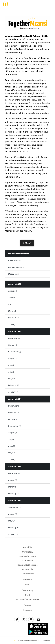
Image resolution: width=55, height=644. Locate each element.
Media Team (13, 274)
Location (27, 610)
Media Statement (16, 267)
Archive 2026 (14, 284)
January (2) (13, 324)
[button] (16, 619)
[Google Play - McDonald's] (38, 632)
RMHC (27, 595)
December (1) (14, 406)
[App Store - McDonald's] (38, 625)
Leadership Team (27, 556)
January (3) (13, 392)
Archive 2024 (14, 399)
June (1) (11, 372)
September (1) (14, 351)
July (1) (11, 365)
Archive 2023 (14, 466)
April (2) (11, 304)
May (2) (11, 452)
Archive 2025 (14, 331)
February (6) (13, 527)
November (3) (14, 338)
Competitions (27, 573)
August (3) (12, 432)
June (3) (11, 446)
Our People (27, 569)
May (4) (11, 378)
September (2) (14, 426)
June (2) (11, 297)
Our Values (27, 560)
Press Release (14, 260)
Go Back (27, 243)
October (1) (13, 345)
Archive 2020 (14, 500)
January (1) (13, 534)
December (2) (14, 473)
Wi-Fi (27, 584)
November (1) (14, 412)
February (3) (13, 385)
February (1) (13, 317)
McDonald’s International (27, 599)
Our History (27, 551)
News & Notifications (18, 253)
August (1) (12, 291)
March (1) (12, 311)
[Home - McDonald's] (6, 3)
